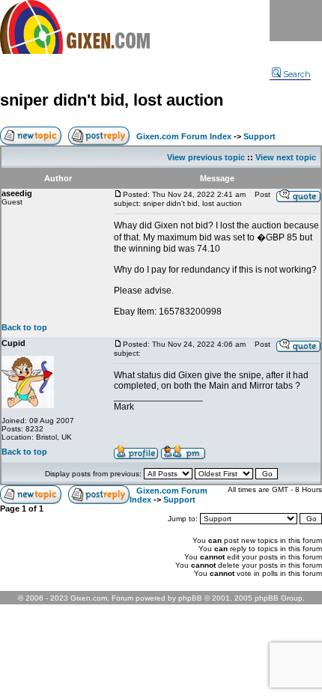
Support (259, 136)
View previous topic (206, 157)
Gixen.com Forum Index (183, 136)
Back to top (24, 327)
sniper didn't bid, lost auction (111, 100)
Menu (296, 20)
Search (297, 74)
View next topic (285, 157)
